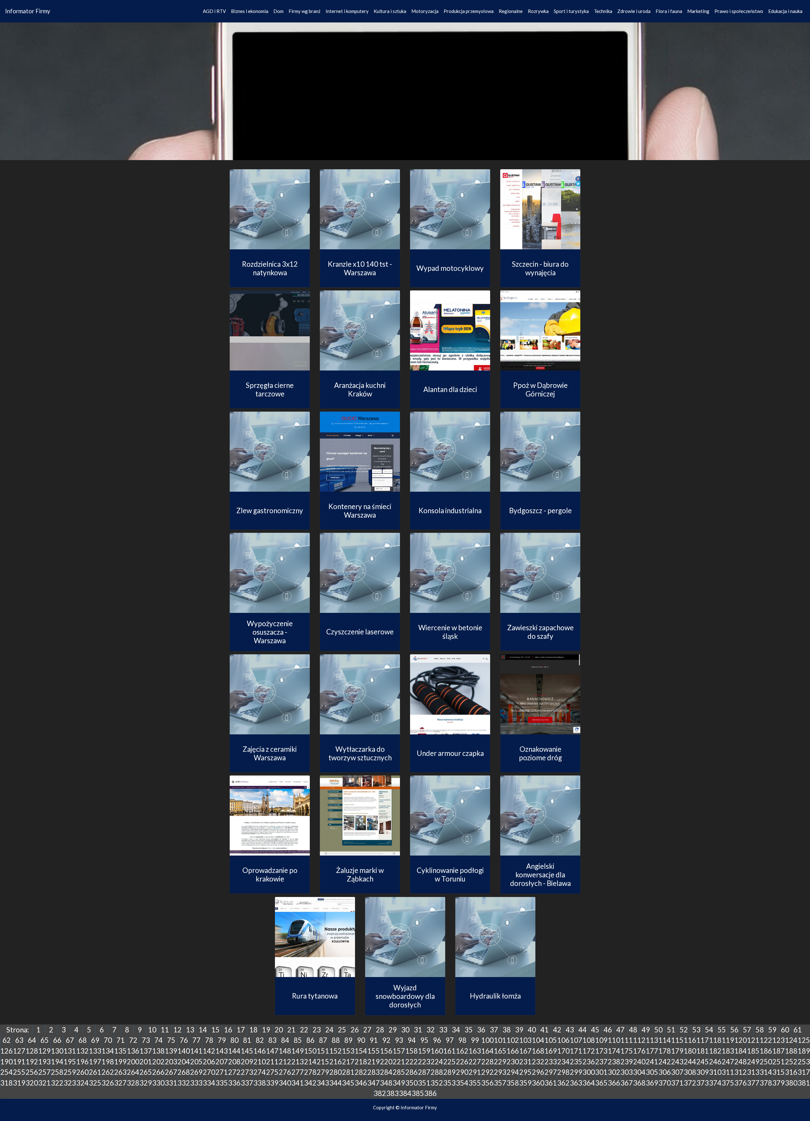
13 (190, 1029)
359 (525, 1083)
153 (348, 1051)
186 (766, 1051)
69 (95, 1040)
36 (481, 1029)
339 (272, 1083)
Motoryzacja (425, 11)
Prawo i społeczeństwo (738, 11)
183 (728, 1051)
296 (538, 1072)
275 (272, 1072)
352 (437, 1083)
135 (120, 1051)
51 (671, 1029)
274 (259, 1072)
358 (513, 1083)
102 (513, 1040)
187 (778, 1051)
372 (690, 1083)
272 (234, 1072)
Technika (603, 11)
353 (449, 1083)
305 (652, 1072)
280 (335, 1072)
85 (298, 1040)
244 (690, 1061)
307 (677, 1072)
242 (664, 1061)
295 (525, 1072)
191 (19, 1061)
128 (32, 1051)
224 (437, 1061)
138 (158, 1051)
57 (747, 1029)
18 (253, 1029)
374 (715, 1083)
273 (247, 1072)
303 (626, 1072)
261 (95, 1072)
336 (234, 1083)
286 (411, 1072)
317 (804, 1072)
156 (386, 1051)
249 (753, 1061)
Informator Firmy (27, 11)
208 (234, 1061)
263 (120, 1072)
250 (766, 1061)
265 (146, 1072)
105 (551, 1040)
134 (108, 1051)
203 (171, 1061)
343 (323, 1083)
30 (405, 1029)
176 (639, 1051)
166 (513, 1051)
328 (133, 1083)
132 (82, 1051)
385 (418, 1093)
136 (133, 1051)
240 (639, 1061)
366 (614, 1083)
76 (184, 1040)
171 (576, 1051)
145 (247, 1051)
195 (70, 1061)
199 (120, 1061)
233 (551, 1061)
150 (310, 1051)
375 (728, 1083)
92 (386, 1040)
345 (348, 1083)
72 (133, 1040)
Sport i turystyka (571, 11)
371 (677, 1083)
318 (6, 1083)
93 (399, 1040)
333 (196, 1083)
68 (82, 1040)
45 (595, 1029)
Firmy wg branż (305, 11)
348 (386, 1083)
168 (538, 1051)
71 (120, 1040)
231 (525, 1061)
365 (601, 1083)
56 (734, 1029)
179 (677, 1051)
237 (601, 1061)
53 (696, 1029)
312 (740, 1072)
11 (165, 1029)
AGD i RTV (214, 11)
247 (728, 1061)
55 (722, 1029)
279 (323, 1072)
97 (450, 1040)
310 (715, 1072)
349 (399, 1083)
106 (563, 1040)
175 (626, 1051)
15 (215, 1029)
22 (304, 1029)
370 (664, 1083)
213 (297, 1061)
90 (361, 1040)
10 (152, 1029)
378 (766, 1083)
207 (221, 1061)
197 (95, 1061)
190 (6, 1061)
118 (715, 1040)
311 (728, 1072)
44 (582, 1029)
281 (348, 1072)
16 (228, 1029)
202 (158, 1061)
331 (171, 1083)
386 (430, 1093)
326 (108, 1083)
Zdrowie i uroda (634, 11)
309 (702, 1072)
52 (684, 1029)
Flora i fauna (669, 11)
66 (57, 1040)
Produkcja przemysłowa (469, 11)
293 (500, 1072)
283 (373, 1072)
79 (222, 1040)
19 (266, 1029)
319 (19, 1083)
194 (57, 1061)
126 (6, 1051)
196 (82, 1061)
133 (95, 1051)
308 (690, 1072)
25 (342, 1029)
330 (158, 1083)
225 (449, 1061)
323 (70, 1083)
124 (791, 1040)
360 (538, 1083)
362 (563, 1083)
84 (285, 1040)
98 (462, 1040)
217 (348, 1061)
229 (500, 1061)
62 (7, 1040)
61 (798, 1029)
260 (82, 1072)
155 (373, 1051)
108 (589, 1040)
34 (456, 1029)
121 (753, 1040)
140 (184, 1051)
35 (468, 1029)
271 (221, 1072)
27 (367, 1029)
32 (431, 1029)
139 (171, 1051)
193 (44, 1061)
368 (639, 1083)
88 (336, 1040)
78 (209, 1040)
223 (424, 1061)
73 (146, 1040)
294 (513, 1072)
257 (44, 1072)
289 (449, 1072)
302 (614, 1072)
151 (323, 1051)
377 (753, 1083)
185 (753, 1051)
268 (184, 1072)
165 (500, 1051)
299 (576, 1072)
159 (424, 1051)
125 (804, 1040)
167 (525, 1051)
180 (690, 1051)
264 (133, 1072)
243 (677, 1061)
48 (633, 1029)
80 (234, 1040)
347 (373, 1083)
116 (690, 1040)
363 (576, 1083)
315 (778, 1072)
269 (196, 1072)
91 (374, 1040)
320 (32, 1083)
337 (247, 1083)
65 (44, 1040)
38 (506, 1029)
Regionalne (511, 11)
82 (260, 1040)
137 (146, 1051)
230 (513, 1061)
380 (791, 1083)
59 (772, 1029)
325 (95, 1083)
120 (740, 1040)
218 (361, 1061)
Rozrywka (538, 11)
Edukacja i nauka (785, 11)
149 (297, 1051)
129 (44, 1051)
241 (652, 1061)
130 (57, 1051)
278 (310, 1072)
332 (184, 1083)
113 (652, 1040)
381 (804, 1083)
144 (234, 1051)
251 (778, 1061)
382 (380, 1093)
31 (418, 1029)
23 (317, 1029)
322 (57, 1083)
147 (272, 1051)
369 (652, 1083)
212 (285, 1061)
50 (658, 1029)
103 (525, 1040)
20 (279, 1029)
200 (133, 1061)
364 (589, 1083)
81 (247, 1040)
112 (639, 1040)
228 (487, 1061)
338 (259, 1083)
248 (740, 1061)
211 (272, 1061)
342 (310, 1083)
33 (443, 1029)
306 (664, 1072)
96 (437, 1040)
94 (412, 1040)
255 (19, 1072)
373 (702, 1083)
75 (171, 1040)
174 (614, 1051)
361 (551, 1083)
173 (601, 1051)
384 (405, 1093)
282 (361, 1072)
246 (715, 1061)
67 (70, 1040)
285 (399, 1072)
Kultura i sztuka (390, 11)
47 (620, 1029)
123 (778, 1040)
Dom (278, 11)
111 (626, 1040)
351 (424, 1083)
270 (209, 1072)
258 (57, 1072)
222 (411, 1061)
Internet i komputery (347, 11)
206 (209, 1061)
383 (392, 1093)
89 (348, 1040)
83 (272, 1040)
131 (70, 1051)
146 (259, 1051)
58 (760, 1029)
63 (19, 1040)
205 (196, 1061)
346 (361, 1083)
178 (664, 1051)
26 (355, 1029)
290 (462, 1072)
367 (626, 1083)
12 (177, 1029)
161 (449, 1051)
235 (576, 1061)
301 (601, 1072)
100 (487, 1040)
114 (664, 1040)
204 (184, 1061)
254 (6, 1072)
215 (323, 1061)
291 (475, 1072)
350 (411, 1083)
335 (221, 1083)
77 (196, 1040)
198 (108, 1061)
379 (778, 1083)
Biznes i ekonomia (249, 11)
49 (646, 1029)
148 (285, 1051)
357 (500, 1083)
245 (702, 1061)
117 (702, 1040)
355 (475, 1083)
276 (285, 1072)
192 (32, 1061)
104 (538, 1040)
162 (462, 1051)
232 (538, 1061)
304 (639, 1072)
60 (785, 1029)
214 (310, 1061)
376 (740, 1083)
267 (171, 1072)
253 (804, 1061)
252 (791, 1061)
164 (487, 1051)
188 (791, 1051)
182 (715, 1051)
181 (702, 1051)
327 (120, 1083)
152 (335, 1051)
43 (570, 1029)
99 (475, 1040)
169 (551, 1051)
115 (677, 1040)
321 (44, 1083)
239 (626, 1061)
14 (203, 1029)
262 (108, 1072)
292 (487, 1072)
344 (335, 1083)
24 (329, 1029)
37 (494, 1029)
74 (158, 1040)
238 (614, 1061)
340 (285, 1083)
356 (487, 1083)
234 (563, 1061)
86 (310, 1040)
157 (399, 1051)
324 (82, 1083)
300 (589, 1072)
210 (259, 1061)
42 (557, 1029)
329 (146, 1083)
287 (424, 1072)
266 (158, 1072)
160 (437, 1051)
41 (544, 1029)
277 (297, 1072)
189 (804, 1051)
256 (32, 1072)
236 (589, 1061)
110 (614, 1040)
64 (32, 1040)
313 (753, 1072)
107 (576, 1040)
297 (551, 1072)
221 (399, 1061)
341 (297, 1083)
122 (766, 1040)
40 (532, 1029)
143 (221, 1051)
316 (791, 1072)
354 (462, 1083)
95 (424, 1040)
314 (766, 1072)
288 (437, 1072)
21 (291, 1029)
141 (196, 1051)
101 (500, 1040)
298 (563, 1072)
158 (411, 1051)
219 (373, 1061)
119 (728, 1040)
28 (380, 1029)
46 (608, 1029)
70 (108, 1040)
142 (209, 1051)
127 (19, 1051)
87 (323, 1040)
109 (601, 1040)
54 (709, 1029)
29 (393, 1029)
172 (589, 1051)
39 (519, 1029)
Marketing (698, 11)
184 (740, 1051)
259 (70, 1072)
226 (462, 1061)
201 (146, 1061)
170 (563, 1051)
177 (652, 1051)
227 (475, 1061)
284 (386, 1072)
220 (386, 1061)
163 (475, 1051)
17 (241, 1029)
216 (335, 1061)
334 (209, 1083)
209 (247, 1061)
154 (361, 1051)
